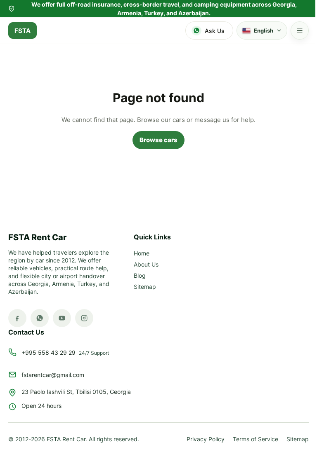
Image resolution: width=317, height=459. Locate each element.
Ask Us (215, 30)
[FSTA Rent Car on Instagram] (84, 318)
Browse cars (156, 140)
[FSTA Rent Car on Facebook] (17, 318)
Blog (140, 275)
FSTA (22, 31)
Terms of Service (249, 439)
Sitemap (145, 286)
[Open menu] (293, 30)
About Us (146, 264)
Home (141, 253)
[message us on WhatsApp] (40, 318)
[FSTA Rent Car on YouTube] (62, 318)
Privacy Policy (199, 439)
